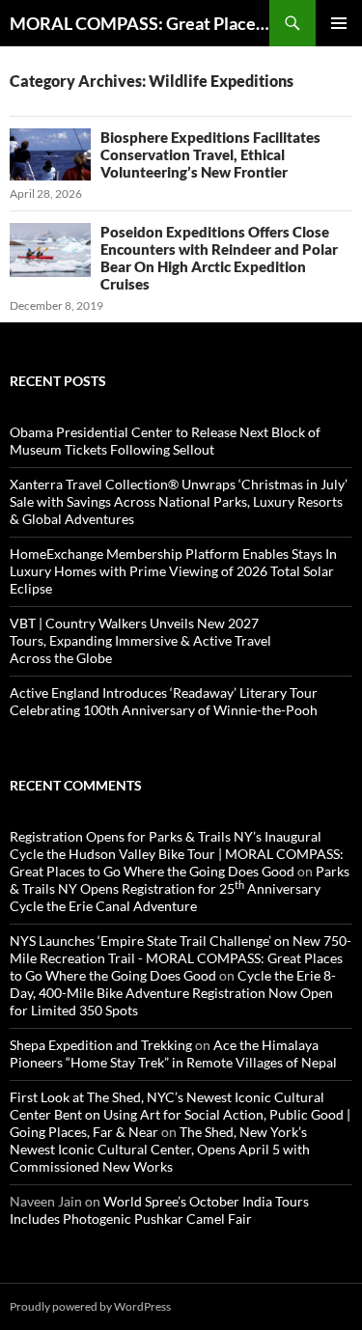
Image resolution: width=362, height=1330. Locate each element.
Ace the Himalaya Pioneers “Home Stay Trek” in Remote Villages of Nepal (173, 1053)
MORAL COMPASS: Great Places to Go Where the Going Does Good (139, 23)
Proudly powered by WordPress (90, 1306)
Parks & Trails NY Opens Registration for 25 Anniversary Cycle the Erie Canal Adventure (179, 888)
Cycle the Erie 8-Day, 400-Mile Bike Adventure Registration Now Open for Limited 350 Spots (173, 992)
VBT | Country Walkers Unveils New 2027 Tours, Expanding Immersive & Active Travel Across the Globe (140, 640)
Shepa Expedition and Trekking (101, 1045)
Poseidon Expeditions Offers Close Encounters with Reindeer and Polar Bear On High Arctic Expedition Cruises (219, 257)
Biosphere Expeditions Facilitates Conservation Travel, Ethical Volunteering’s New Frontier (210, 154)
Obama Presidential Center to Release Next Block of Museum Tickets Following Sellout (165, 440)
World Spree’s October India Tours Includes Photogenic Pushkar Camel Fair (159, 1210)
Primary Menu (339, 23)
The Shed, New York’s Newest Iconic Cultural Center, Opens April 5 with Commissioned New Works (160, 1149)
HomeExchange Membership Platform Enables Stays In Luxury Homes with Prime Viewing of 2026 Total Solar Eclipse (173, 570)
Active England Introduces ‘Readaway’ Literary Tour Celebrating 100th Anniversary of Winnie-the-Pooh (164, 701)
